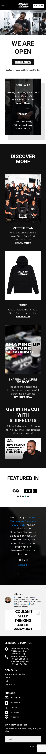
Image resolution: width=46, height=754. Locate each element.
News (7, 677)
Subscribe (34, 746)
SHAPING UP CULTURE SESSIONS (23, 381)
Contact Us (10, 684)
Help (7, 681)
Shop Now (23, 316)
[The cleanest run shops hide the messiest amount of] (23, 628)
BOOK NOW (38, 5)
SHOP (23, 305)
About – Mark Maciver (15, 674)
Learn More (23, 243)
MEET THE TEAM (23, 228)
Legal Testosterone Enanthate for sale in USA (23, 521)
